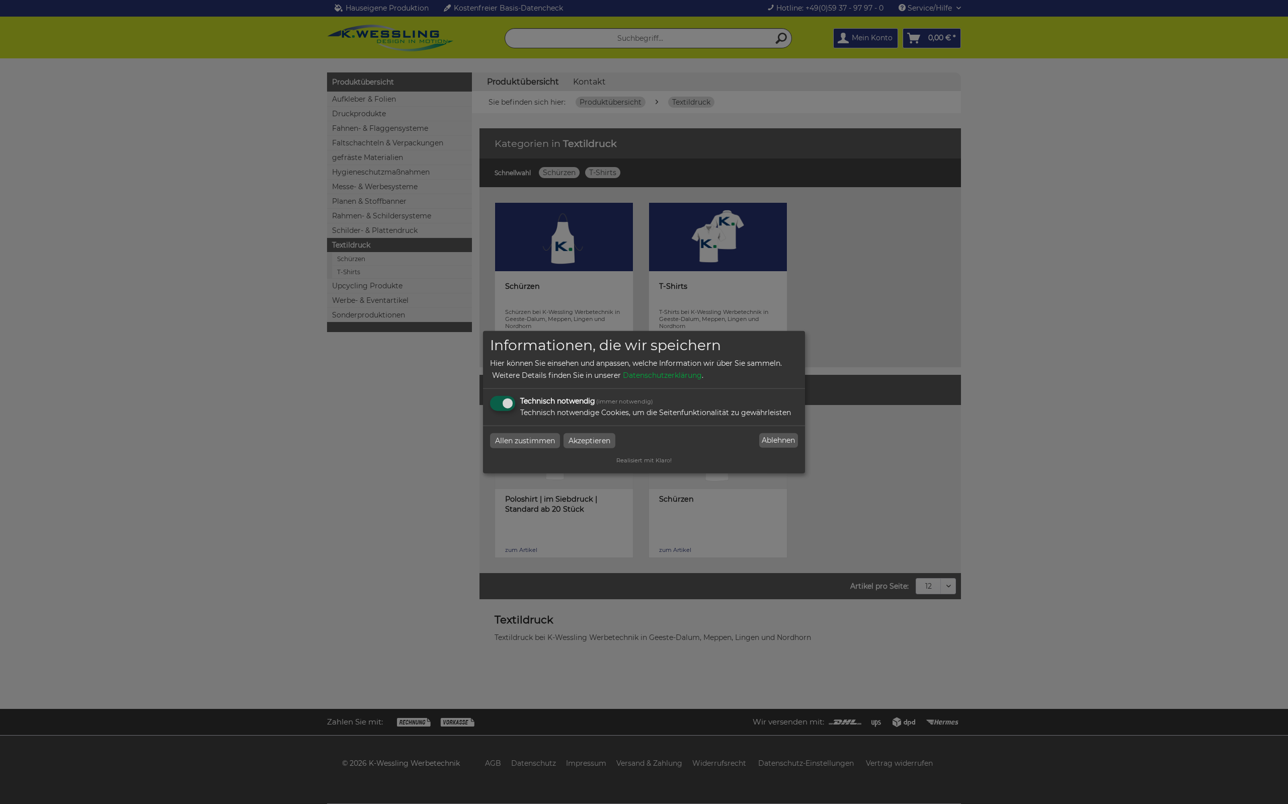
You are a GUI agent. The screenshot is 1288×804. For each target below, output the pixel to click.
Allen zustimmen (525, 440)
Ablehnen (778, 440)
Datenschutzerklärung (662, 374)
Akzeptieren (589, 440)
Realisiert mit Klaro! (644, 459)
